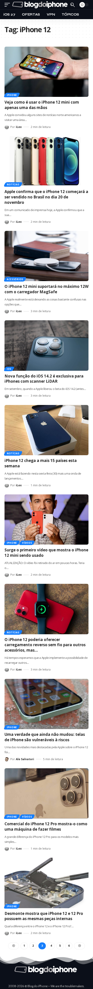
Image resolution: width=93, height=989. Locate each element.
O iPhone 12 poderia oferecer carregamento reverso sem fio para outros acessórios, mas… (45, 645)
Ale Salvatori (25, 759)
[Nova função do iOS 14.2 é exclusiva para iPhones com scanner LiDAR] (46, 345)
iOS (9, 369)
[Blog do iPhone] (40, 4)
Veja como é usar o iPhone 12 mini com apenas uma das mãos (42, 105)
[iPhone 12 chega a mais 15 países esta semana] (46, 430)
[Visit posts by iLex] (7, 127)
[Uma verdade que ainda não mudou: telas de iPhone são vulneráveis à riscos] (46, 704)
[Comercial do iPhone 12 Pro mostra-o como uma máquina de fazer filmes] (46, 793)
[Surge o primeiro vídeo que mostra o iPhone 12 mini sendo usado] (46, 519)
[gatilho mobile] (8, 4)
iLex (19, 127)
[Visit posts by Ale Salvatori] (7, 759)
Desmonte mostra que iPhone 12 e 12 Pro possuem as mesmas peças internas (44, 916)
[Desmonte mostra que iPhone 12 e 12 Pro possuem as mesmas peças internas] (46, 883)
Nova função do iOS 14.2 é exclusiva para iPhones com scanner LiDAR (44, 378)
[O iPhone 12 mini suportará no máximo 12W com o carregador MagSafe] (46, 256)
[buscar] (72, 5)
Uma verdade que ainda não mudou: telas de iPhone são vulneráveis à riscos (45, 737)
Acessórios (15, 279)
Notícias (13, 184)
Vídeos (27, 542)
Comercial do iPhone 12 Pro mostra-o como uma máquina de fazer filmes (46, 826)
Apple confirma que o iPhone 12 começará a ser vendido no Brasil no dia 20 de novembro (46, 197)
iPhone (12, 95)
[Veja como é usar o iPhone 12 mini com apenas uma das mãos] (46, 72)
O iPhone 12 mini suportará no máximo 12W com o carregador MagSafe (46, 289)
